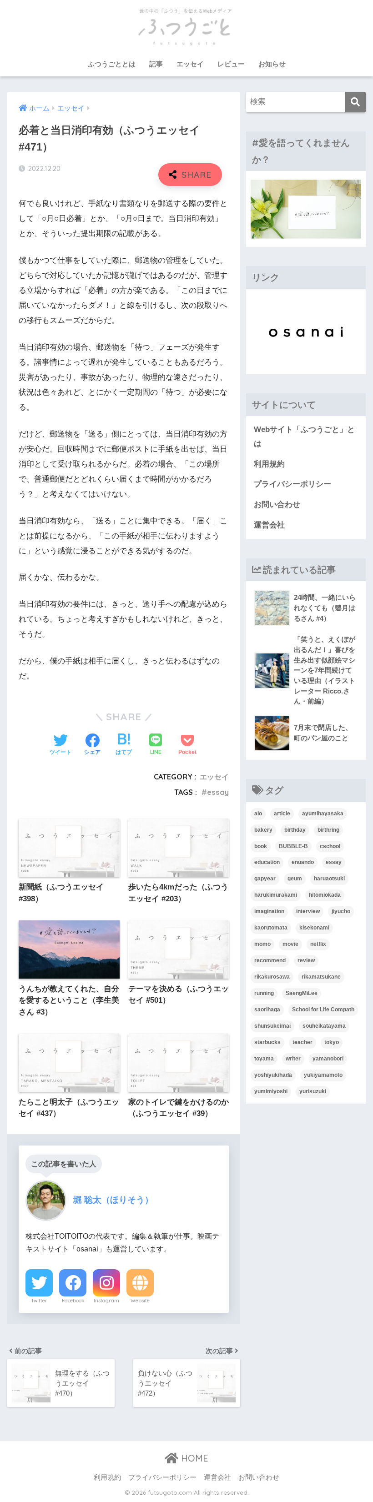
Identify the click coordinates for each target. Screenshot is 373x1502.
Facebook (73, 1300)
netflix (318, 944)
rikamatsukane (321, 977)
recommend (270, 960)
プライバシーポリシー (292, 484)
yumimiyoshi (270, 1091)
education (267, 862)
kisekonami (314, 927)
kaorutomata (270, 927)
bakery (263, 830)
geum (294, 878)
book (260, 846)
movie (290, 944)
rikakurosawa (272, 977)
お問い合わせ (277, 504)
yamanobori (328, 1058)
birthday (295, 830)
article (282, 813)
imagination (269, 911)
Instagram (106, 1300)
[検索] (355, 102)
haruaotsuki (329, 878)
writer (293, 1058)
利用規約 (269, 464)
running (264, 993)
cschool (330, 846)
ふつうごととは (112, 64)
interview (308, 911)
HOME (193, 1458)
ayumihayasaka (322, 813)
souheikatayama (324, 1026)
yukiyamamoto (323, 1075)
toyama (264, 1058)
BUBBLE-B (293, 846)
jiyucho (341, 911)
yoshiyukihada (273, 1075)
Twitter (39, 1300)
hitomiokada (325, 895)
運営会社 (269, 525)
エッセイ (190, 64)
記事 (156, 64)
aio (258, 813)
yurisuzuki (312, 1091)
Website (140, 1300)
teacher (302, 1042)
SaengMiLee (302, 993)
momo (262, 944)
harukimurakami (275, 895)
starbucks (267, 1042)
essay (218, 792)
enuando (303, 862)
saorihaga (267, 1009)
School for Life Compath (323, 1009)
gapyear (265, 878)
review (306, 960)
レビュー (231, 64)
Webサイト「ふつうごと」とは (304, 436)
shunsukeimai (272, 1026)
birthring (328, 830)
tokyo (331, 1042)
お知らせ (272, 64)
